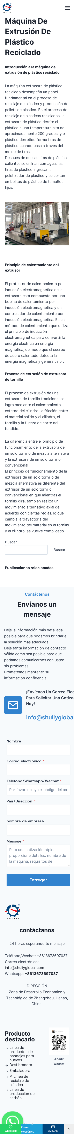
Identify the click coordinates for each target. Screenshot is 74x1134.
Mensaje (15, 841)
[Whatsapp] (12, 1122)
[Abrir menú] (67, 8)
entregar (38, 880)
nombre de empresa (25, 821)
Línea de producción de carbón (22, 1093)
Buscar (11, 542)
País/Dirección (21, 801)
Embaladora (19, 1070)
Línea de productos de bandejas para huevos (21, 1053)
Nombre (14, 741)
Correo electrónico (25, 761)
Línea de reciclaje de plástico (19, 1080)
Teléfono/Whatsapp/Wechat (34, 781)
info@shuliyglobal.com (24, 967)
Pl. (11, 1076)
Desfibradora (20, 1065)
